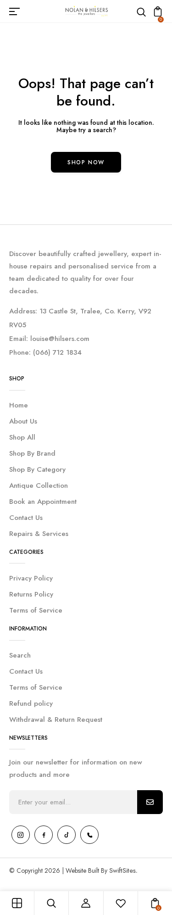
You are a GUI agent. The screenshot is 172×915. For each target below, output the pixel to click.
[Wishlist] (121, 903)
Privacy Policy (31, 578)
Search (20, 655)
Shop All (22, 437)
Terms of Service (35, 610)
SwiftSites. (123, 870)
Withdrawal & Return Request (55, 719)
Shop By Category (37, 469)
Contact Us (26, 518)
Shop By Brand (32, 453)
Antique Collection (38, 485)
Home (18, 405)
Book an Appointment (43, 502)
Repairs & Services (38, 534)
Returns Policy (31, 594)
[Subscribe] (150, 802)
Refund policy (31, 703)
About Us (23, 421)
